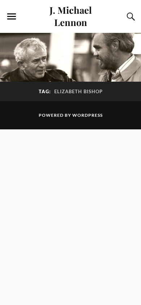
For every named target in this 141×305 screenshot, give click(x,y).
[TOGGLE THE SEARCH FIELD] (129, 16)
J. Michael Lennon (71, 16)
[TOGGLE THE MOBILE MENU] (11, 16)
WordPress (87, 115)
